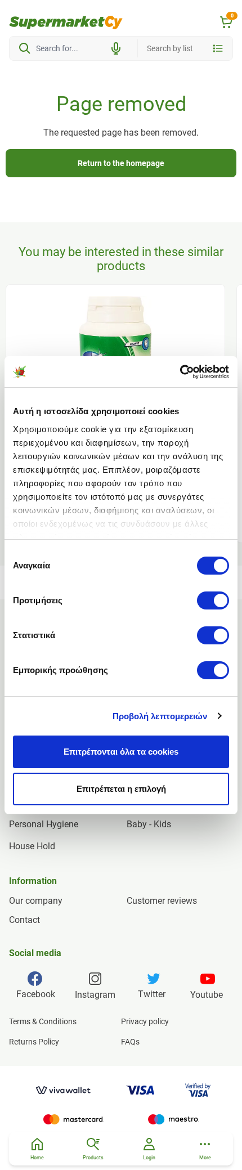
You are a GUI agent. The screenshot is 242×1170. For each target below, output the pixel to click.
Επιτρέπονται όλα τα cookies (121, 751)
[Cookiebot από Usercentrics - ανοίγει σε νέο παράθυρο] (180, 372)
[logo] (66, 22)
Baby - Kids (149, 824)
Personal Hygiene (43, 824)
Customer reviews (162, 900)
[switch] (213, 600)
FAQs (130, 1041)
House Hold (32, 846)
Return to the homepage (121, 163)
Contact (24, 920)
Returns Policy (34, 1041)
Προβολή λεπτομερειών (160, 716)
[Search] (25, 48)
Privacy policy (145, 1021)
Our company (35, 900)
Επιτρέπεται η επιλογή (121, 789)
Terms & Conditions (43, 1021)
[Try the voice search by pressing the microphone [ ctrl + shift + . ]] (116, 48)
